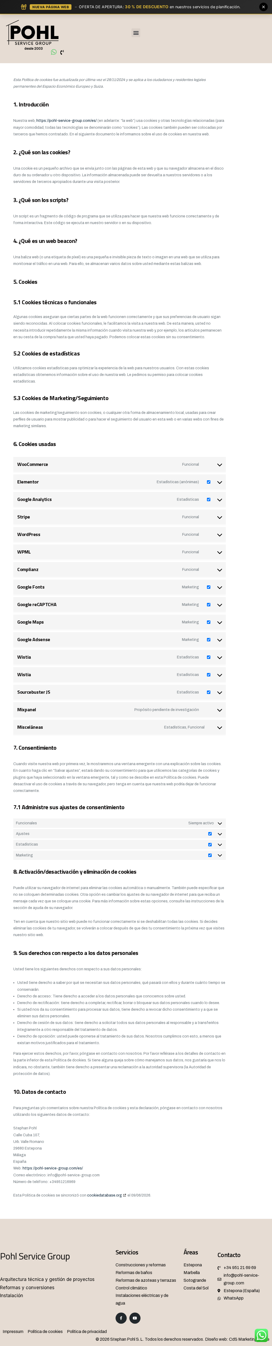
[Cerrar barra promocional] (263, 7)
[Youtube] (135, 1318)
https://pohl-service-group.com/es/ (66, 121)
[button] (135, 32)
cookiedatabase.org (104, 1195)
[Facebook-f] (121, 1318)
